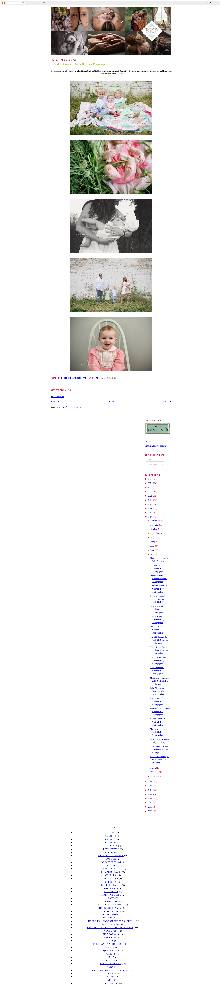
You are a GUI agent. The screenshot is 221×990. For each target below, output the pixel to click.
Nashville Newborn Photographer (110, 927)
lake (111, 898)
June (152, 545)
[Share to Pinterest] (115, 378)
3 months (111, 835)
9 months (111, 842)
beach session (111, 852)
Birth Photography (111, 855)
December (154, 520)
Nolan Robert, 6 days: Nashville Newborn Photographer (159, 650)
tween (110, 973)
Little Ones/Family (110, 907)
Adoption (111, 845)
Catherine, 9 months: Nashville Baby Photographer (158, 588)
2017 (150, 512)
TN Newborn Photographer (110, 970)
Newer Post (55, 401)
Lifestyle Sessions (110, 904)
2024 (150, 483)
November (154, 524)
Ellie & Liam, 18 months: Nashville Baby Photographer (160, 711)
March (153, 767)
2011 (150, 798)
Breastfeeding (111, 862)
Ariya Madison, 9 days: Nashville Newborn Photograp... (159, 639)
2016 (150, 516)
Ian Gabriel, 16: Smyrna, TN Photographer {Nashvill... (160, 759)
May (152, 550)
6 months (111, 839)
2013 (150, 790)
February (154, 772)
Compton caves (111, 872)
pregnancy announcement (111, 944)
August (153, 537)
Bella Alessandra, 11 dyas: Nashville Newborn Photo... (158, 691)
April (152, 554)
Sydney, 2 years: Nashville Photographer (156, 609)
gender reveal (111, 885)
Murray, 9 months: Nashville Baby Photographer (157, 732)
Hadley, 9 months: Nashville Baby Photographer (157, 701)
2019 (150, 504)
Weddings (110, 983)
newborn (110, 930)
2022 (150, 491)
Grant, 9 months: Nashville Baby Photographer (157, 670)
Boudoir (111, 858)
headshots (111, 891)
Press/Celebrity (111, 947)
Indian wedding (111, 894)
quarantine (111, 950)
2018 (150, 508)
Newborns (110, 934)
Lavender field (110, 901)
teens (111, 966)
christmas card (110, 868)
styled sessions (110, 963)
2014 (150, 785)
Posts (150, 459)
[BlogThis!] (107, 378)
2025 (150, 478)
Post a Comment (57, 396)
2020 (150, 500)
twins (110, 976)
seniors (111, 953)
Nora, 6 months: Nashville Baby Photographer (157, 619)
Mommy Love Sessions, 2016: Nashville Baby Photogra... (160, 680)
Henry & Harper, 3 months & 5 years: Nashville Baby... (158, 599)
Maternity (110, 917)
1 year (110, 832)
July (152, 541)
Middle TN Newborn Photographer (110, 921)
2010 (150, 802)
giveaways (111, 888)
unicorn (111, 979)
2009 (150, 806)
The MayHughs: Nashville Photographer (156, 629)
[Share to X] (110, 378)
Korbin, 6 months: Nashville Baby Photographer (157, 721)
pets (110, 940)
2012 (150, 794)
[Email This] (105, 378)
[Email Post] (101, 378)
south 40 (111, 960)
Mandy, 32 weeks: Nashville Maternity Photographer (159, 578)
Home (111, 401)
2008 (150, 811)
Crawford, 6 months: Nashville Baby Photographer (158, 660)
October (153, 529)
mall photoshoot (111, 914)
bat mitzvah (111, 849)
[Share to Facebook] (112, 378)
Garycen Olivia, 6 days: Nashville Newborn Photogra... (159, 749)
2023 (150, 487)
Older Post (167, 401)
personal (110, 937)
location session (110, 911)
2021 (150, 495)
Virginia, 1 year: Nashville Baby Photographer (157, 568)
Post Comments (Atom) (71, 407)
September (154, 533)
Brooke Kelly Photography (156, 445)
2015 (150, 781)
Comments (152, 464)
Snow (111, 957)
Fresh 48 (110, 881)
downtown (111, 878)
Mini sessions (110, 924)
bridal (111, 865)
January (153, 776)
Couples (110, 875)
